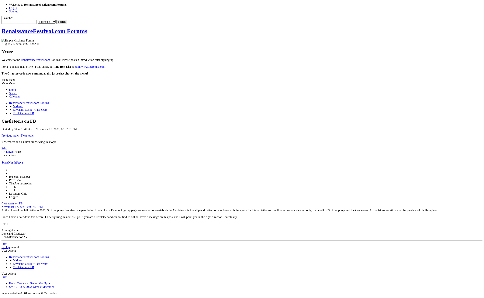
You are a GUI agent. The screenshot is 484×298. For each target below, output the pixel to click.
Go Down (8, 151)
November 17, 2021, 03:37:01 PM (22, 206)
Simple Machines (43, 286)
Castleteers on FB (12, 203)
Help (12, 283)
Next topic (27, 135)
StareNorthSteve (12, 162)
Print (4, 148)
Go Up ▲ (45, 283)
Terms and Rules (27, 283)
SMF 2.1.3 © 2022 (20, 286)
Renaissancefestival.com (35, 59)
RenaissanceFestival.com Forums (44, 31)
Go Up (6, 247)
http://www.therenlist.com (89, 66)
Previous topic (10, 135)
